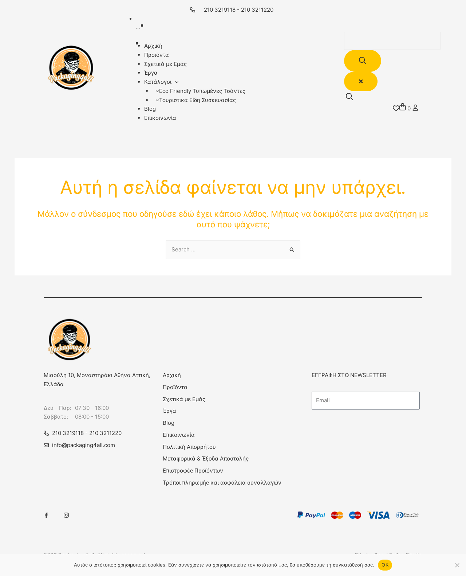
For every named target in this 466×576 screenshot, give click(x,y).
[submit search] (362, 61)
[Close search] (361, 81)
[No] (457, 565)
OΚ (385, 565)
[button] (174, 81)
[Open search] (349, 97)
